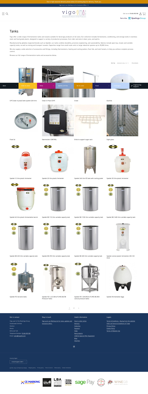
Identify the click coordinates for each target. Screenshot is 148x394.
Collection (77, 326)
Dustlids (109, 101)
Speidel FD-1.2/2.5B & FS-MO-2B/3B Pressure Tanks (54, 298)
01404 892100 (134, 13)
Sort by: (113, 63)
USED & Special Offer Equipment (84, 336)
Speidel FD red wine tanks (18, 297)
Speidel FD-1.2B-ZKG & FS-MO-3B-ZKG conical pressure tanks (86, 298)
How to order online (80, 321)
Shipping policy (32, 367)
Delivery (76, 323)
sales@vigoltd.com (20, 336)
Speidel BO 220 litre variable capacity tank (24, 256)
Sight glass (110, 139)
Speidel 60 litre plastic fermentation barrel (24, 217)
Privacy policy (40, 367)
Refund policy (57, 367)
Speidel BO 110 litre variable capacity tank (56, 217)
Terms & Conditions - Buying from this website (121, 321)
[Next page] (79, 308)
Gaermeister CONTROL (49, 139)
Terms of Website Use (113, 331)
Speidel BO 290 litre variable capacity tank (56, 256)
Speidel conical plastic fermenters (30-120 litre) (120, 257)
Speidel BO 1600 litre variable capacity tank (121, 217)
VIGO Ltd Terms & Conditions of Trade (118, 323)
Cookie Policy (111, 328)
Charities (77, 341)
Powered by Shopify (22, 368)
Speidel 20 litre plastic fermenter (53, 178)
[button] (3, 13)
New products (78, 333)
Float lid (12, 139)
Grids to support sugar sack (83, 139)
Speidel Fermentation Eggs (115, 297)
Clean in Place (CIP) (48, 101)
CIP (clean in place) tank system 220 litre (23, 101)
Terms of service (49, 367)
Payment (77, 328)
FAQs (76, 331)
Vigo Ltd (16, 368)
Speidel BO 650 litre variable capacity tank (88, 256)
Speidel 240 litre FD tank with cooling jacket (88, 178)
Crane (76, 101)
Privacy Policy (111, 326)
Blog (75, 338)
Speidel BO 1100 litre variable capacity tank (88, 217)
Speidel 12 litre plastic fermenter (21, 178)
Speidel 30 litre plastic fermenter (117, 178)
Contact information (66, 367)
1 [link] (69, 308)
